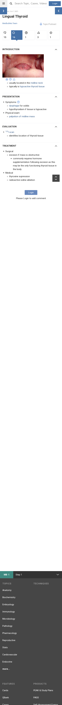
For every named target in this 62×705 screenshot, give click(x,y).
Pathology (7, 626)
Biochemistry (8, 597)
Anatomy (6, 590)
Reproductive (8, 640)
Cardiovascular (9, 654)
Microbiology (8, 618)
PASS (36, 697)
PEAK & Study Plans (43, 690)
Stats (5, 647)
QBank (5, 697)
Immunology (8, 611)
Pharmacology (9, 633)
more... (6, 669)
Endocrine (7, 661)
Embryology (8, 604)
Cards (5, 690)
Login (54, 3)
